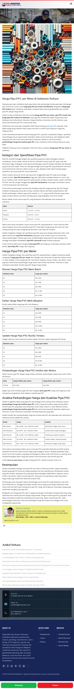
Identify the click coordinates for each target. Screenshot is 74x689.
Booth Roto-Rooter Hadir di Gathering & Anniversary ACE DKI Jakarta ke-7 (26, 561)
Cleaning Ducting (64, 634)
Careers (42, 638)
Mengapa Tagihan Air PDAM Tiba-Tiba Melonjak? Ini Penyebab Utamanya (26, 553)
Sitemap (42, 642)
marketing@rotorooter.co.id (20, 605)
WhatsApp (19, 685)
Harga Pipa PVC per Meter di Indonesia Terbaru (30, 98)
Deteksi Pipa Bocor (64, 638)
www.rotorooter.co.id (11, 520)
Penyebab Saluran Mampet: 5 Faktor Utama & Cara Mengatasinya (24, 573)
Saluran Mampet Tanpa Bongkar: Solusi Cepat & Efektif (20, 577)
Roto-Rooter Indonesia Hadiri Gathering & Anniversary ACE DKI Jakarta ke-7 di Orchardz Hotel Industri (36, 565)
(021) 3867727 (16, 614)
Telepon (55, 685)
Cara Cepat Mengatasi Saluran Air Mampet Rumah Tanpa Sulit (22, 581)
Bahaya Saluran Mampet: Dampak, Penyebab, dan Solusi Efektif (23, 585)
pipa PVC (40, 193)
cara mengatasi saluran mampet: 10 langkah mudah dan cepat (23, 569)
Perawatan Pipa (63, 642)
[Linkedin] (4, 526)
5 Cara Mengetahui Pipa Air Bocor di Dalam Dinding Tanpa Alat (23, 557)
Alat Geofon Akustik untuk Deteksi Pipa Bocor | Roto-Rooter (22, 550)
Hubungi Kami (45, 634)
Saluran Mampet (63, 645)
